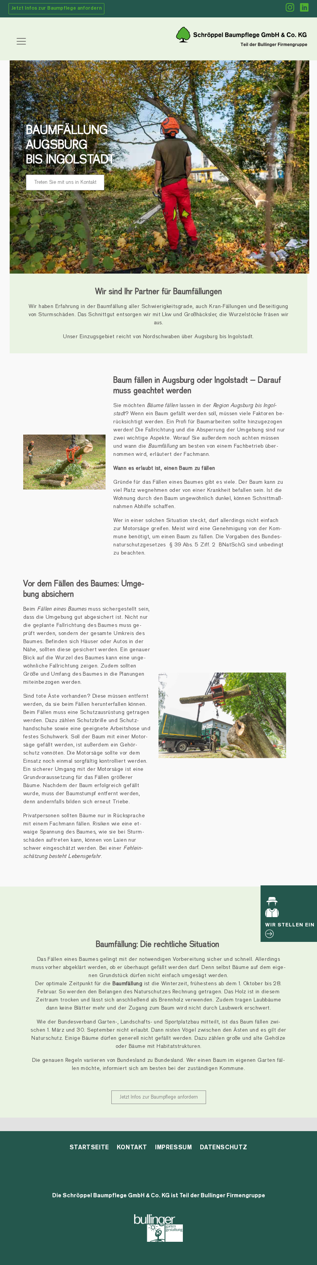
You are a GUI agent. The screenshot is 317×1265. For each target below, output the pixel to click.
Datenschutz (224, 1147)
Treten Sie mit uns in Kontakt (65, 182)
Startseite (89, 1147)
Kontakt (132, 1147)
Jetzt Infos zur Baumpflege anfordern (56, 8)
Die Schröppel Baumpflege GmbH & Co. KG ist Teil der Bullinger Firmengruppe (158, 1195)
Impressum (173, 1147)
